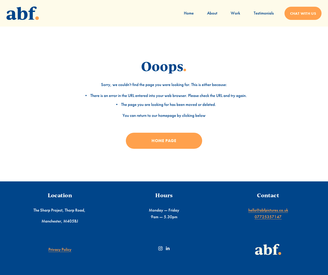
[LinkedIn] (167, 248)
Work (235, 13)
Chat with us (303, 13)
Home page (164, 140)
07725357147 (268, 216)
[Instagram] (160, 248)
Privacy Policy (59, 249)
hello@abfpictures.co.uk (268, 210)
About (212, 13)
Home (189, 13)
